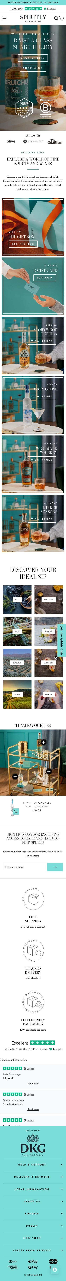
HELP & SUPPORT (32, 1164)
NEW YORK (32, 1238)
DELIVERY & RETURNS (32, 1177)
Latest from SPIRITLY (32, 1250)
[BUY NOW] (33, 286)
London (32, 1213)
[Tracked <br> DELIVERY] (33, 950)
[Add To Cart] (16, 811)
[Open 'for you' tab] (55, 1269)
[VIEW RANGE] (33, 345)
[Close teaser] (56, 658)
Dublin (32, 1225)
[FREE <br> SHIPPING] (33, 899)
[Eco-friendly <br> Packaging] (33, 1002)
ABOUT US (32, 1201)
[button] (61, 640)
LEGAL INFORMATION (32, 1189)
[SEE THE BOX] (33, 227)
